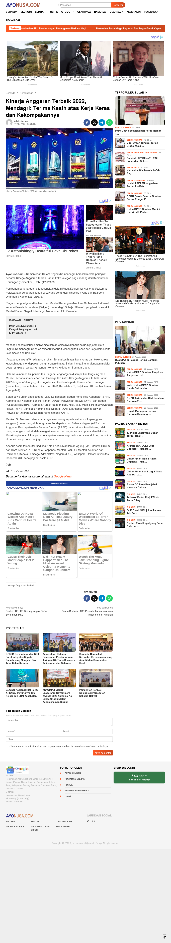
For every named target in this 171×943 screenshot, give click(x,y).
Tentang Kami (64, 821)
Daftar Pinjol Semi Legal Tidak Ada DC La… (144, 473)
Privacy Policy (15, 826)
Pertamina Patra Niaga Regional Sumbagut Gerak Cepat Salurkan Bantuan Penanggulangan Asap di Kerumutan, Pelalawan (88, 28)
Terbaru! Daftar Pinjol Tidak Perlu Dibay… (143, 499)
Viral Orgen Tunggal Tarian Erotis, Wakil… (142, 144)
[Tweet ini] (94, 122)
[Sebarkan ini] (86, 122)
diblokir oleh (142, 778)
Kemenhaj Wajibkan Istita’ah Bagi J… (143, 172)
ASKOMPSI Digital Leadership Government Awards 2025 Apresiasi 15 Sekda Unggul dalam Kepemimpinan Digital (57, 696)
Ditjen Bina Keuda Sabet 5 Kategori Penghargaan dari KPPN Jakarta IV (23, 329)
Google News (63, 476)
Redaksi (11, 821)
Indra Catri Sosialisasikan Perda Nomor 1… (138, 132)
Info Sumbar (124, 322)
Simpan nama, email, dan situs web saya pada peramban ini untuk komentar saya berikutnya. (59, 746)
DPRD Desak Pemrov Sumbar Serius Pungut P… (144, 198)
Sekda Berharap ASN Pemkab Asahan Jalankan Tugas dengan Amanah (87, 611)
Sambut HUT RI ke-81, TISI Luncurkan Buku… (142, 160)
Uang (68, 796)
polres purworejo (77, 790)
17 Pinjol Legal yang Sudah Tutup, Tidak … (142, 434)
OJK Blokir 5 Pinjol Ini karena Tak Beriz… (144, 512)
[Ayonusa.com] (23, 4)
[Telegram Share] (102, 122)
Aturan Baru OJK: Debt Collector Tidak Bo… (140, 447)
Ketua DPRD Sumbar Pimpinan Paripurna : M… (145, 374)
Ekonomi (131, 429)
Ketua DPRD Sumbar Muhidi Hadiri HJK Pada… (143, 210)
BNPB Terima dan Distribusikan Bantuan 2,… (145, 400)
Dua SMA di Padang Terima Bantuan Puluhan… (136, 361)
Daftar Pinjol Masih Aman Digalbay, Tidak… (141, 460)
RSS (93, 820)
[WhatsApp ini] (109, 122)
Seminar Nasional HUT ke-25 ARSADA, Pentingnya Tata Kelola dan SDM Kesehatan (22, 692)
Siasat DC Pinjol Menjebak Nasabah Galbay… (142, 486)
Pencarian (118, 5)
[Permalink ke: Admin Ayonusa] (9, 122)
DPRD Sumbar (73, 773)
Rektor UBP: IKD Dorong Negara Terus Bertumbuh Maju (26, 611)
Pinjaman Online (75, 778)
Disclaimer (63, 826)
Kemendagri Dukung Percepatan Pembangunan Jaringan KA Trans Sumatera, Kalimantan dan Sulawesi (59, 658)
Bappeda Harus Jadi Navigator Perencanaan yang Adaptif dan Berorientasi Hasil (95, 658)
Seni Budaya (151, 152)
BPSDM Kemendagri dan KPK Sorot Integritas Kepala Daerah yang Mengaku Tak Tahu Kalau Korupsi (22, 658)
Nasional (139, 152)
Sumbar (127, 127)
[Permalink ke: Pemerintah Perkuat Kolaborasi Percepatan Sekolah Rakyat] (96, 678)
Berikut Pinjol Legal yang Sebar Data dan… (145, 525)
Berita (118, 127)
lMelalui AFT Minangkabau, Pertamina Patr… (142, 185)
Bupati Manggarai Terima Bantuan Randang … (141, 412)
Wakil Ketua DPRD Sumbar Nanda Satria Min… (142, 387)
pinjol (69, 784)
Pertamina (139, 180)
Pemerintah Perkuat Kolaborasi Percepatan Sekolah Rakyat (92, 692)
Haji (136, 167)
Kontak (35, 821)
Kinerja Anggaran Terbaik (21, 585)
